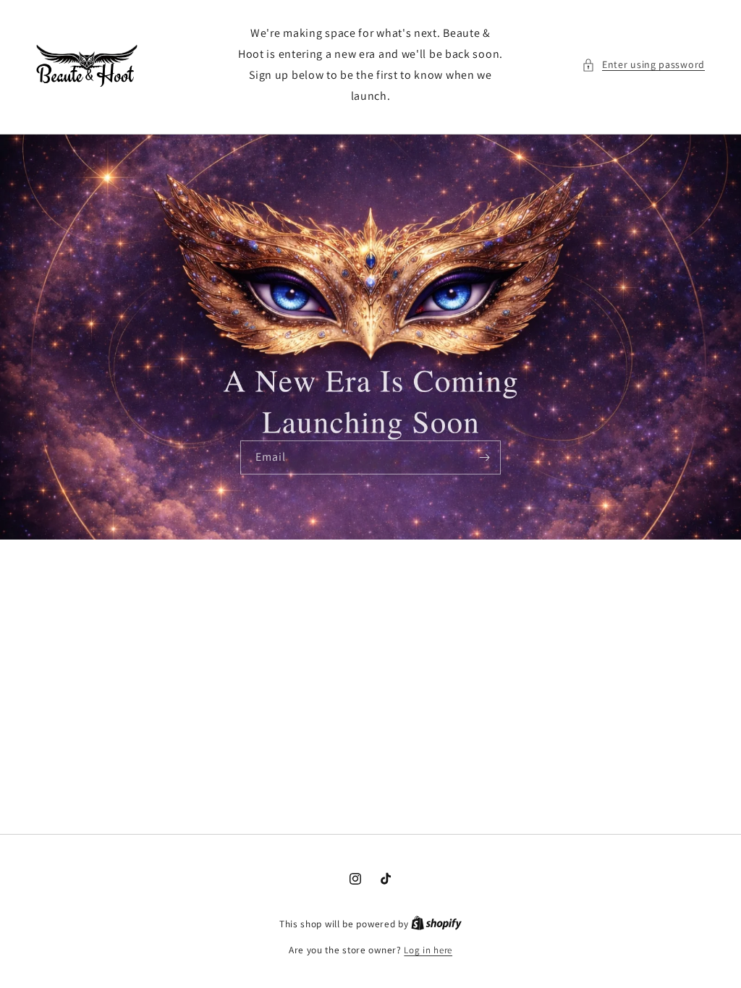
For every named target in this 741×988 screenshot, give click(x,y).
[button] (643, 65)
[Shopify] (436, 924)
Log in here (428, 950)
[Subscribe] (484, 457)
